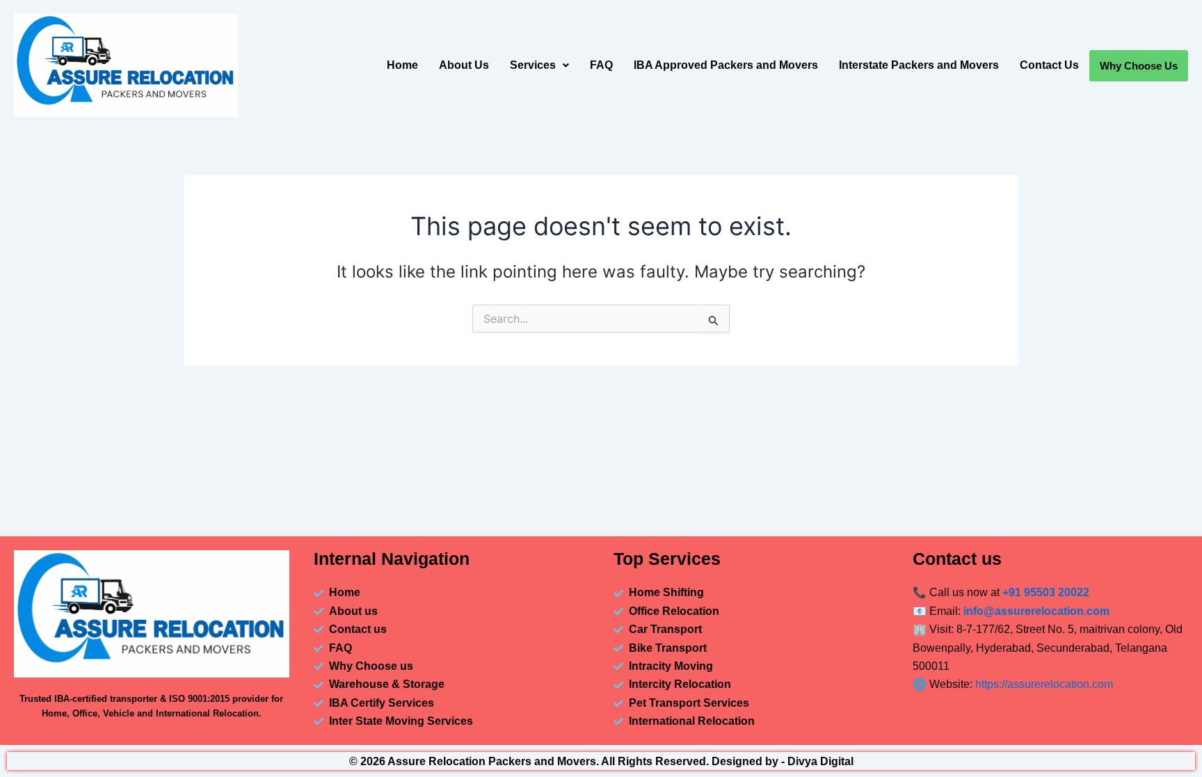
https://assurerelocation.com (1044, 684)
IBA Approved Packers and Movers (726, 65)
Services (533, 65)
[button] (539, 65)
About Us (464, 65)
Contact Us (1049, 65)
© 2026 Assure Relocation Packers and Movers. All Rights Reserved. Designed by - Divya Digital (601, 761)
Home (402, 65)
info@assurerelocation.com (1036, 611)
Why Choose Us (1139, 66)
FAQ (601, 65)
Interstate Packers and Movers (919, 65)
